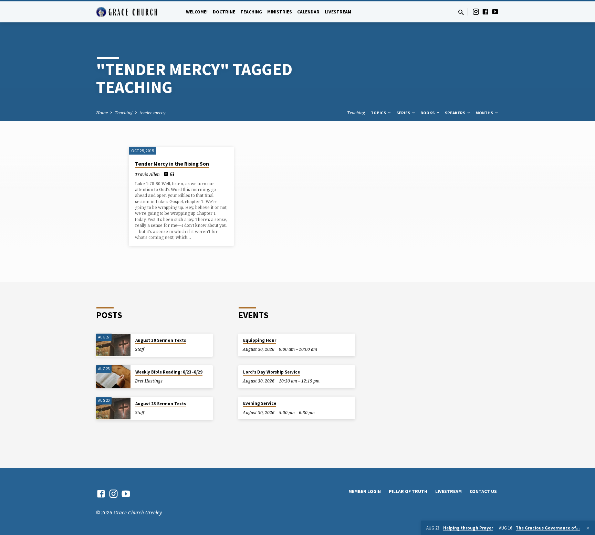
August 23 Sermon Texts (160, 404)
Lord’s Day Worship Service (271, 372)
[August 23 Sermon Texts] (113, 408)
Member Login (364, 491)
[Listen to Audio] (172, 174)
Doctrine (224, 12)
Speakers (455, 112)
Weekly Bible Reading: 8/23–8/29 (168, 372)
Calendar (308, 12)
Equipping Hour (259, 340)
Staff (139, 349)
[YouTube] (495, 12)
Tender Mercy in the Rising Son (172, 163)
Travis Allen (147, 174)
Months (485, 112)
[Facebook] (485, 12)
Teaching (251, 12)
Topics (379, 112)
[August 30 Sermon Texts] (113, 345)
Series (403, 112)
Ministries (279, 12)
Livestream (338, 12)
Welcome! (197, 12)
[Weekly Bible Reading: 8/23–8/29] (113, 376)
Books (428, 112)
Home (102, 113)
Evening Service (259, 403)
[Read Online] (166, 173)
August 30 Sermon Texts (160, 340)
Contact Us (483, 491)
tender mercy (152, 113)
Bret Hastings (149, 381)
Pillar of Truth (408, 491)
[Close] (588, 528)
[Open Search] (461, 12)
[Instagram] (476, 12)
